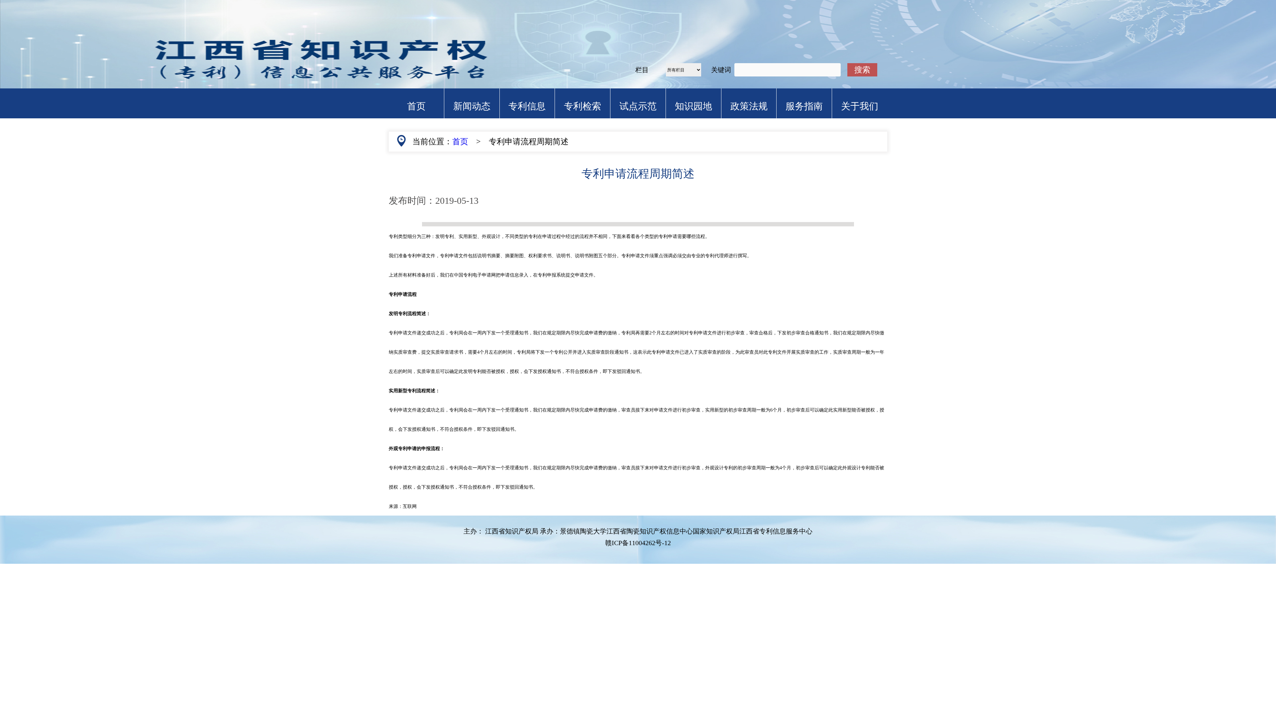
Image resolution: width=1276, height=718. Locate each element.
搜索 (862, 69)
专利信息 (527, 106)
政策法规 (749, 106)
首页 (416, 106)
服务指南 (804, 106)
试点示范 (638, 106)
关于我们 (859, 106)
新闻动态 (471, 106)
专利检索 (582, 106)
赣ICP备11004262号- (638, 542)
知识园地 (693, 106)
